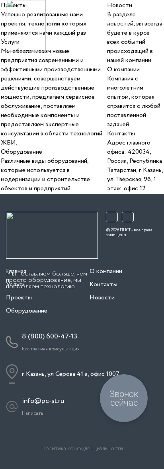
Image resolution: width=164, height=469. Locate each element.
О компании (123, 69)
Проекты (19, 297)
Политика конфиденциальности (82, 449)
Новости (102, 297)
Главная (16, 271)
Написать (32, 413)
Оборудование (21, 151)
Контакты (121, 133)
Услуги (15, 284)
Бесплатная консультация (119, 29)
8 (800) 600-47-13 (49, 336)
